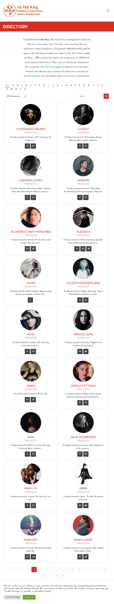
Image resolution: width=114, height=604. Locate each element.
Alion (30, 283)
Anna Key (30, 539)
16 (44, 576)
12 (85, 569)
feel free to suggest (51, 67)
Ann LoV (30, 488)
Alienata (83, 231)
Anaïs (30, 385)
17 (50, 576)
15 (104, 569)
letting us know (32, 76)
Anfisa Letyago (83, 385)
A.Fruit (83, 129)
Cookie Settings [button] (12, 597)
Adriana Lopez (30, 180)
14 (98, 569)
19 (63, 576)
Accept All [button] (29, 597)
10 (72, 569)
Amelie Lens (83, 334)
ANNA (83, 488)
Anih (30, 437)
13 (91, 569)
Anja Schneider (83, 437)
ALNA (31, 334)
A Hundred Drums (30, 129)
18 (56, 576)
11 (78, 569)
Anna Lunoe (83, 539)
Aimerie (83, 180)
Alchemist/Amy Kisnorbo (31, 231)
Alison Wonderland (83, 283)
